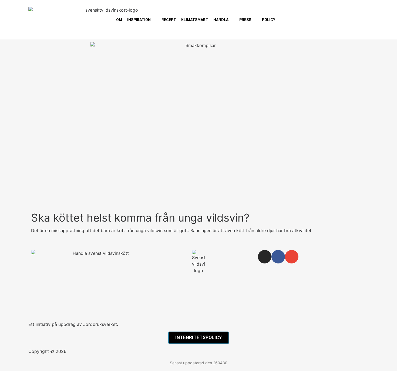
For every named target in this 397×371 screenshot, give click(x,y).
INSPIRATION (139, 20)
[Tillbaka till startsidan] (198, 262)
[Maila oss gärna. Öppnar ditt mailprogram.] (291, 256)
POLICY (268, 20)
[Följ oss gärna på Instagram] (264, 256)
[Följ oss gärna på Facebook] (278, 256)
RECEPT (169, 20)
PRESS (245, 20)
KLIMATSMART (194, 20)
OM (119, 20)
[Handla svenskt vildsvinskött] (98, 284)
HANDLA (220, 20)
